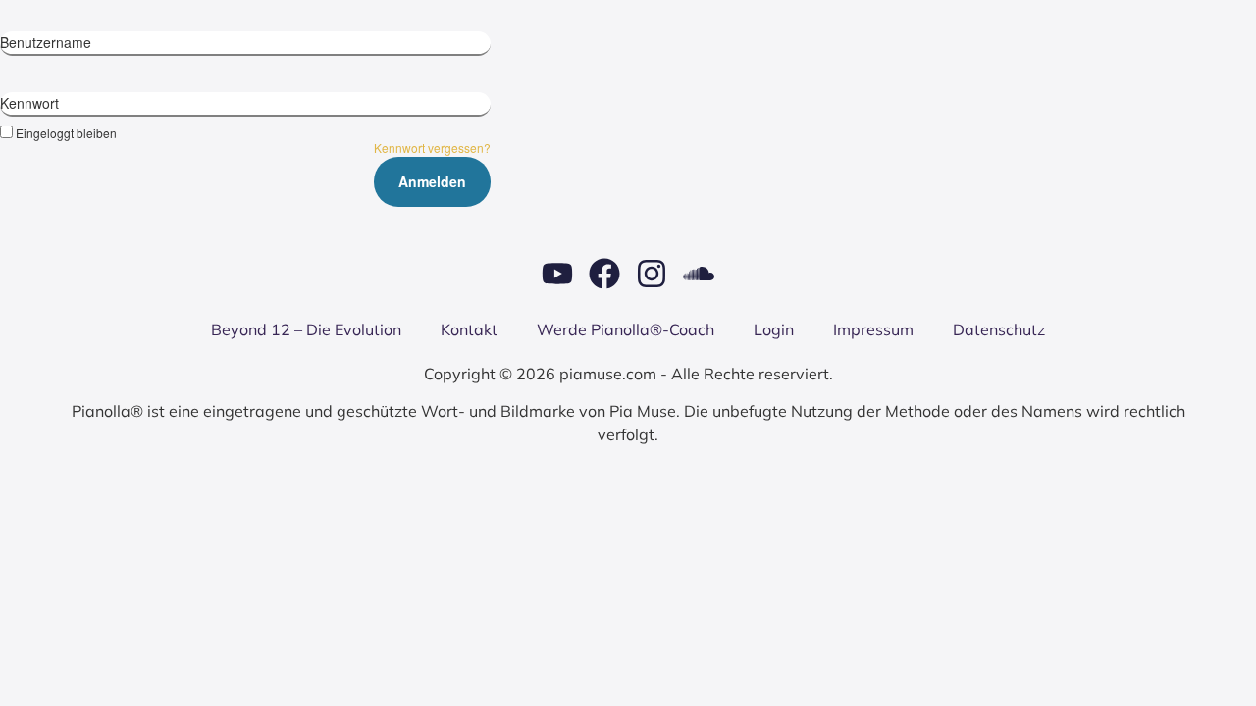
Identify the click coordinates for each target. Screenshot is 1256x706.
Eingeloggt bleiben (66, 132)
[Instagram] (651, 273)
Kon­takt (469, 329)
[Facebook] (604, 273)
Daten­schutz (999, 329)
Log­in (774, 329)
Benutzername (45, 42)
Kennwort (29, 103)
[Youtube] (557, 273)
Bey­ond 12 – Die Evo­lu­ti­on (306, 329)
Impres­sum (873, 329)
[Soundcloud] (698, 273)
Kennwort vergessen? (432, 147)
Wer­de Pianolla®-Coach (625, 329)
